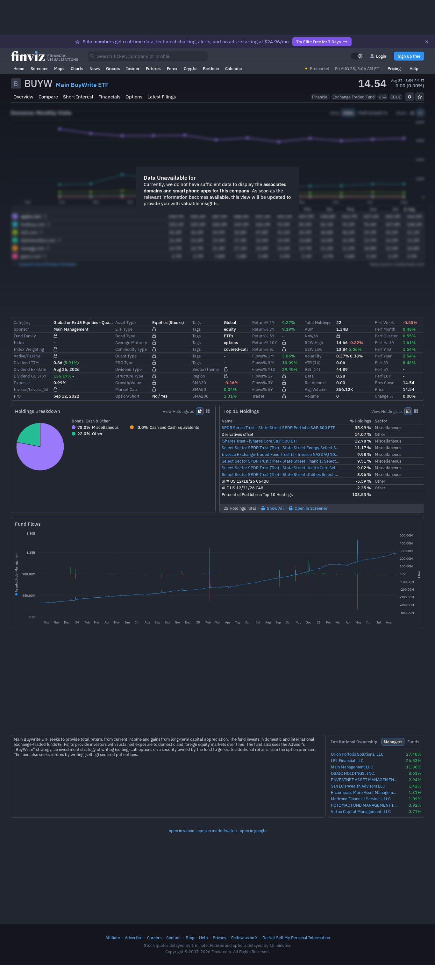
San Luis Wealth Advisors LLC (358, 786)
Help (414, 68)
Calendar (233, 68)
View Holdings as (178, 411)
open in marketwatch (217, 830)
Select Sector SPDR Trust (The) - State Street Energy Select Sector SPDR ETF (281, 447)
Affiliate (112, 937)
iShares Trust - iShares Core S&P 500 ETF (260, 440)
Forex (172, 68)
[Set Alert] (409, 96)
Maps (59, 68)
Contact (173, 937)
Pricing (394, 68)
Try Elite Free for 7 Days (318, 41)
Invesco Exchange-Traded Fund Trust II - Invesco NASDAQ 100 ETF (281, 454)
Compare (48, 97)
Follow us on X (244, 937)
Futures (153, 68)
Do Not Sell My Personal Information (296, 937)
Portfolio (211, 68)
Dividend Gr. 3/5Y (30, 375)
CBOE (395, 96)
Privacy (219, 937)
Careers (154, 937)
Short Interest (78, 97)
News (94, 68)
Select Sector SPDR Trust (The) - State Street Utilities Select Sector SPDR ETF (281, 474)
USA (383, 96)
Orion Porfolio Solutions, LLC (357, 754)
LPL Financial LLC (347, 760)
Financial (320, 96)
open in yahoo (181, 830)
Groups (113, 68)
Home (18, 68)
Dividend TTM (26, 362)
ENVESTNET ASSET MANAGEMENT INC (364, 779)
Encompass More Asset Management (364, 792)
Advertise (133, 937)
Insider (132, 68)
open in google (253, 830)
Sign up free (409, 56)
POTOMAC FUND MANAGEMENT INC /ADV (364, 805)
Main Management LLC (352, 767)
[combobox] (147, 56)
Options (133, 97)
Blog (190, 937)
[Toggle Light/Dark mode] (357, 56)
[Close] (427, 42)
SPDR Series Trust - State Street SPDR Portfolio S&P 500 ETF (278, 427)
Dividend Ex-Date (30, 369)
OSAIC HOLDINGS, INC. (353, 773)
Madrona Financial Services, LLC (361, 798)
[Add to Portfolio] (419, 96)
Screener (39, 68)
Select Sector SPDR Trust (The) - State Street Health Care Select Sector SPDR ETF (281, 467)
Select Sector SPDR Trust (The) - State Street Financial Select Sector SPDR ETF (281, 461)
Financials (109, 97)
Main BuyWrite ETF (82, 85)
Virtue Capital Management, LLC (361, 811)
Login (381, 56)
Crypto (190, 68)
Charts (77, 68)
